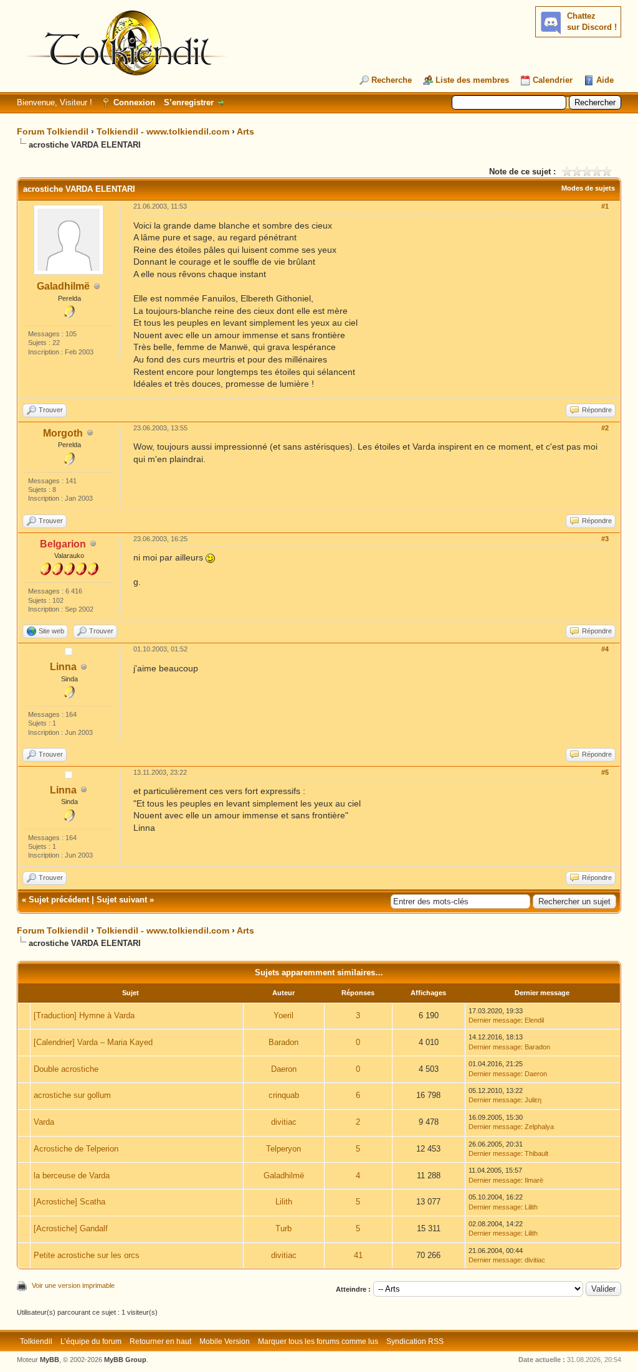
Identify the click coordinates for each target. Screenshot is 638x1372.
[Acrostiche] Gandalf (71, 1228)
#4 (605, 649)
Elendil (534, 1020)
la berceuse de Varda (72, 1175)
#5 (605, 772)
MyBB (49, 1359)
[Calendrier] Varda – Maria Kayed (93, 1042)
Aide (605, 80)
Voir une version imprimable (73, 1285)
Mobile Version (224, 1341)
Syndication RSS (415, 1341)
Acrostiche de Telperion (76, 1148)
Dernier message (495, 1020)
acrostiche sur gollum (72, 1095)
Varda (44, 1122)
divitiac (284, 1122)
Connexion (134, 102)
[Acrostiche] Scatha (69, 1201)
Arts (245, 131)
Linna (63, 666)
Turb (283, 1228)
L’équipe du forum (90, 1341)
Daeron (284, 1069)
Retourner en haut (160, 1341)
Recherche (391, 80)
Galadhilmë (63, 286)
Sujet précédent (59, 899)
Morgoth (63, 433)
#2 (605, 428)
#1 (605, 206)
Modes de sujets (588, 188)
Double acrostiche (66, 1069)
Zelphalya (539, 1126)
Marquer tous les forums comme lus (318, 1341)
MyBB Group (125, 1359)
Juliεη (533, 1100)
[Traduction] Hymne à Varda (84, 1015)
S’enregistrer (189, 102)
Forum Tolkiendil (52, 131)
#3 (605, 538)
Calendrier (553, 80)
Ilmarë (534, 1180)
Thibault (536, 1153)
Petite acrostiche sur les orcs (87, 1255)
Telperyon (283, 1148)
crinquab (284, 1095)
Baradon (283, 1042)
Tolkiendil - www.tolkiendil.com (163, 131)
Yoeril (283, 1015)
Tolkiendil (36, 1341)
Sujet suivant (122, 899)
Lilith (283, 1201)
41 (358, 1255)
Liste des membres (472, 80)
